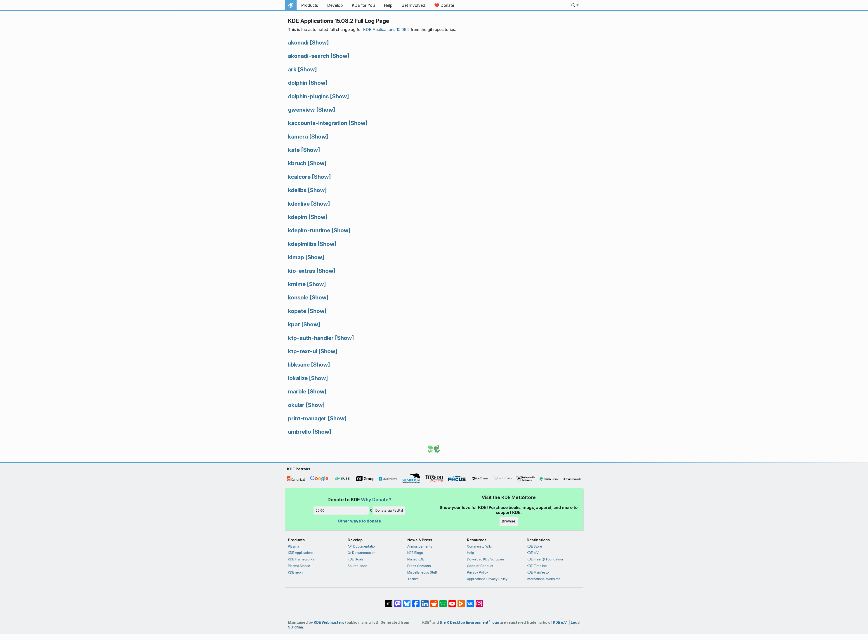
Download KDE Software (485, 559)
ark (292, 69)
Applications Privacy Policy (487, 579)
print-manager (307, 418)
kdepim (297, 217)
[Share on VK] (470, 601)
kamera (298, 136)
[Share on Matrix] (388, 601)
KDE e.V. (533, 553)
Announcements (419, 546)
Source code (357, 566)
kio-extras (301, 270)
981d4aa (295, 627)
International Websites (544, 579)
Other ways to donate (359, 521)
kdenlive (299, 203)
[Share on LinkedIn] (425, 601)
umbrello (299, 431)
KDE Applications (301, 553)
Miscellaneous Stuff (422, 572)
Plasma (293, 546)
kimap (296, 257)
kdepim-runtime (309, 230)
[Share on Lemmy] (443, 601)
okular (296, 405)
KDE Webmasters (329, 622)
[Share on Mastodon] (397, 601)
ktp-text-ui (302, 351)
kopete (297, 311)
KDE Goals (355, 559)
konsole (298, 297)
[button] (575, 5)
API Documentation (362, 546)
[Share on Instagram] (479, 601)
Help (470, 553)
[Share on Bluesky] (406, 601)
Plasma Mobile (299, 566)
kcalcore (299, 176)
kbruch (297, 163)
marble (297, 391)
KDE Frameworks (301, 559)
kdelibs (297, 190)
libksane (299, 364)
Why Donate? (376, 499)
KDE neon (295, 572)
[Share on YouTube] (452, 601)
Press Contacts (419, 566)
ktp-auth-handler (311, 337)
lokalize (298, 378)
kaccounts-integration (317, 123)
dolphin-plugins (308, 96)
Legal (575, 622)
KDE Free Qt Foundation (545, 559)
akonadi (298, 42)
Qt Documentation (361, 553)
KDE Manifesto (538, 572)
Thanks (413, 579)
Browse (508, 521)
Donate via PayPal (389, 510)
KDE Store (534, 546)
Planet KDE (415, 559)
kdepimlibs (302, 243)
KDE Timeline (537, 566)
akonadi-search (308, 55)
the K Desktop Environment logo (469, 622)
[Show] (319, 42)
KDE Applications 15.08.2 (386, 29)
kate (294, 149)
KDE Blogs (415, 553)
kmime (297, 284)
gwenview (301, 109)
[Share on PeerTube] (461, 601)
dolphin (297, 82)
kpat (294, 324)
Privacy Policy (477, 572)
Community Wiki (479, 546)
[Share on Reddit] (434, 601)
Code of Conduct (480, 566)
